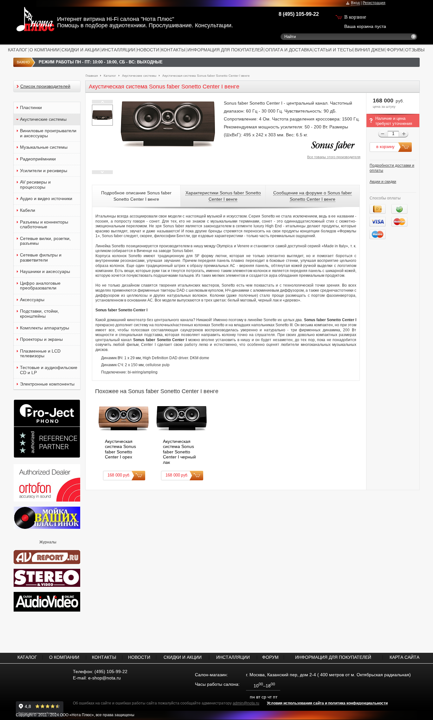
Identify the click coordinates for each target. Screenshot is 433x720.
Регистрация (374, 3)
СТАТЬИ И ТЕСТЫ (333, 49)
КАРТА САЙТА (404, 657)
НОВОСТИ (148, 49)
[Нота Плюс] (27, 21)
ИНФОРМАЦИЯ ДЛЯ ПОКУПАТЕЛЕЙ (225, 49)
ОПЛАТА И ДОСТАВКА (288, 49)
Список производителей (45, 86)
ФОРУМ (395, 49)
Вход (355, 3)
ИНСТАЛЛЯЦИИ (118, 49)
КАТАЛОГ (18, 49)
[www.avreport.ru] (47, 556)
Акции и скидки (383, 181)
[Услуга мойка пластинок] (47, 527)
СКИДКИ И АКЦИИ (80, 49)
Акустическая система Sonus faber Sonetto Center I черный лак (179, 452)
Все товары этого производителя (333, 157)
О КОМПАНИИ (44, 49)
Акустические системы (139, 75)
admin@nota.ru (246, 703)
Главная (92, 75)
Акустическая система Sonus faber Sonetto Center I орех (120, 449)
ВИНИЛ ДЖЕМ (370, 49)
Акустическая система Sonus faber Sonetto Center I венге (206, 75)
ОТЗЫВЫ (414, 49)
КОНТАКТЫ (173, 49)
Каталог (110, 75)
